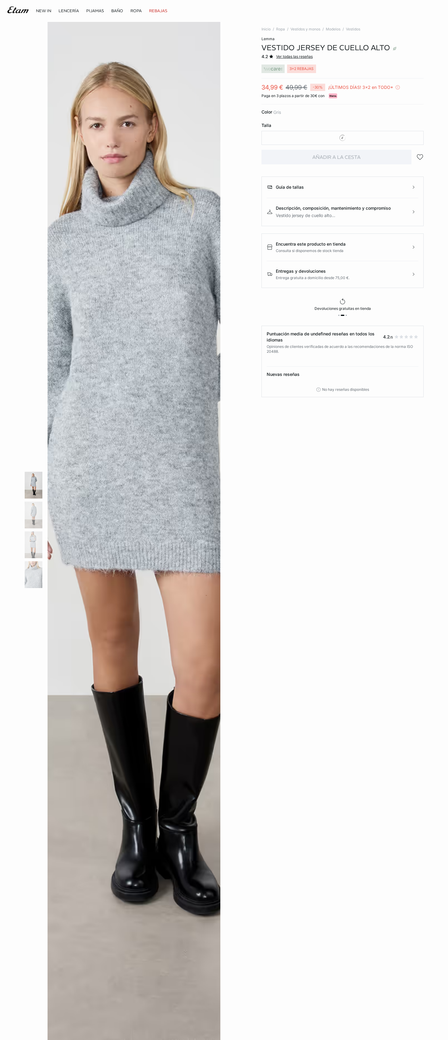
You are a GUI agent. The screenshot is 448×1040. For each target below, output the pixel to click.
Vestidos (353, 29)
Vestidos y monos (305, 29)
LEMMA (268, 39)
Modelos (333, 29)
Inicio (266, 29)
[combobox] (342, 138)
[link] (43, 11)
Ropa (280, 29)
